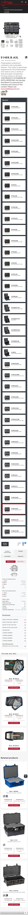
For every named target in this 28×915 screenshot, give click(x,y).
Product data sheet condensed (10, 619)
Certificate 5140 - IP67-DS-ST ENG (10, 646)
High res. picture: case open (9, 624)
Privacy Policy (13, 913)
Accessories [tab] (7, 556)
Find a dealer (5, 544)
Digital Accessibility (20, 913)
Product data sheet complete (10, 622)
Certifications (6, 630)
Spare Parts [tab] (20, 556)
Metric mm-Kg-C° (20, 561)
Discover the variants (14, 687)
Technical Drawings (7, 632)
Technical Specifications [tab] (7, 552)
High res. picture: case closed (9, 627)
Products (5, 7)
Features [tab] (20, 551)
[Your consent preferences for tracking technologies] (25, 912)
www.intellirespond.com (10, 89)
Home (3, 5)
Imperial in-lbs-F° (10, 561)
